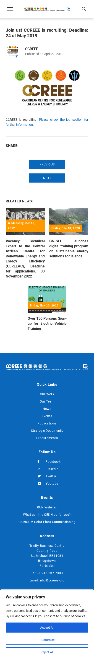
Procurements (47, 438)
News (47, 409)
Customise (47, 640)
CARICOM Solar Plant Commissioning (47, 522)
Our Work (47, 394)
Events (47, 416)
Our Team (47, 401)
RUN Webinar (47, 507)
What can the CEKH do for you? (47, 514)
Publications (47, 423)
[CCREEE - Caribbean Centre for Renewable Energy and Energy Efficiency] (47, 9)
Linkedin (51, 469)
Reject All (47, 652)
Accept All (47, 627)
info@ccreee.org (52, 580)
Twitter (51, 476)
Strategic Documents (47, 430)
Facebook (51, 461)
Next (47, 178)
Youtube (51, 483)
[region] (47, 625)
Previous (47, 164)
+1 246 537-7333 (50, 573)
